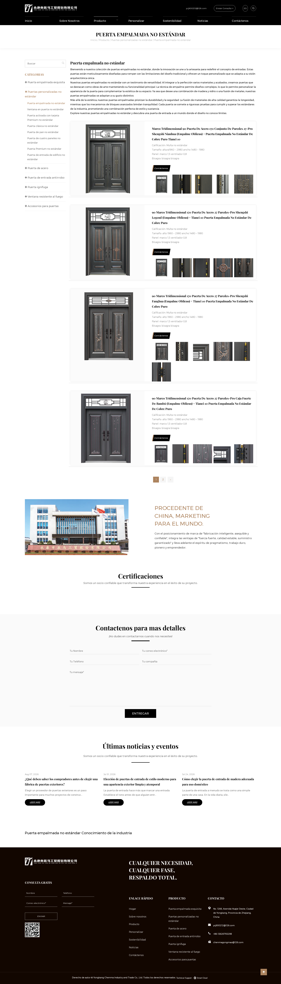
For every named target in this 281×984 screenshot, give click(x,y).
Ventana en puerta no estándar (45, 109)
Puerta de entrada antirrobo (106, 23)
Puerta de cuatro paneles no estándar (43, 140)
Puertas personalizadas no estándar (131, 40)
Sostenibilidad (172, 20)
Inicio (28, 20)
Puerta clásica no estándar (42, 126)
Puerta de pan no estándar (43, 132)
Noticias (202, 20)
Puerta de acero (37, 168)
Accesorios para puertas (43, 206)
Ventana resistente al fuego (45, 196)
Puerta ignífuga (37, 187)
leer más (35, 802)
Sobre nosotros (69, 20)
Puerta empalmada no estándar (46, 103)
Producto (100, 20)
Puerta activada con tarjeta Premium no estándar (43, 117)
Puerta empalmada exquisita (46, 82)
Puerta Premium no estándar (44, 148)
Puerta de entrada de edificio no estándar (46, 157)
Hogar (132, 908)
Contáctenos (240, 20)
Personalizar (136, 20)
